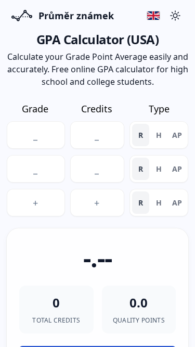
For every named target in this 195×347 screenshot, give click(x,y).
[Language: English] (153, 15)
